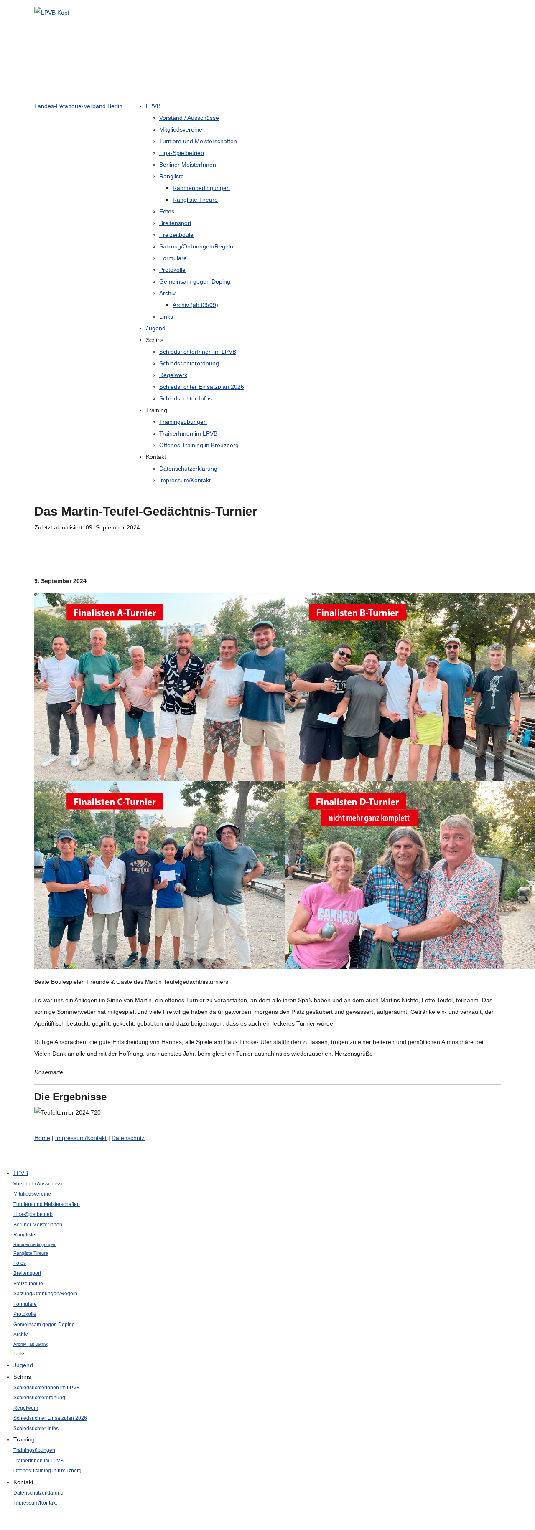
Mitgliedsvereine (180, 129)
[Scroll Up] (2, 1524)
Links (166, 316)
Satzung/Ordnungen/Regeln (196, 246)
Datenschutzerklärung (188, 468)
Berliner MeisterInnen (187, 164)
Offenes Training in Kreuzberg (199, 445)
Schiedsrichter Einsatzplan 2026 (201, 386)
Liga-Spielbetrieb (181, 152)
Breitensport (175, 223)
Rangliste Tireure (195, 199)
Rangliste (171, 176)
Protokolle (172, 269)
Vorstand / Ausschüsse (189, 117)
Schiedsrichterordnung (189, 363)
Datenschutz (128, 1138)
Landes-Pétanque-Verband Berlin (78, 106)
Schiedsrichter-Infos (185, 398)
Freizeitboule (176, 234)
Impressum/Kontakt (185, 480)
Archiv (167, 293)
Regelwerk (173, 375)
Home (42, 1138)
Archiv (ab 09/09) (195, 304)
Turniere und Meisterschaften (198, 141)
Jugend (156, 328)
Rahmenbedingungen (201, 188)
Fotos (166, 211)
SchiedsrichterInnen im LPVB (197, 351)
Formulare (173, 258)
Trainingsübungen (183, 421)
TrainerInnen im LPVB (188, 433)
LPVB (153, 106)
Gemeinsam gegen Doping (194, 281)
